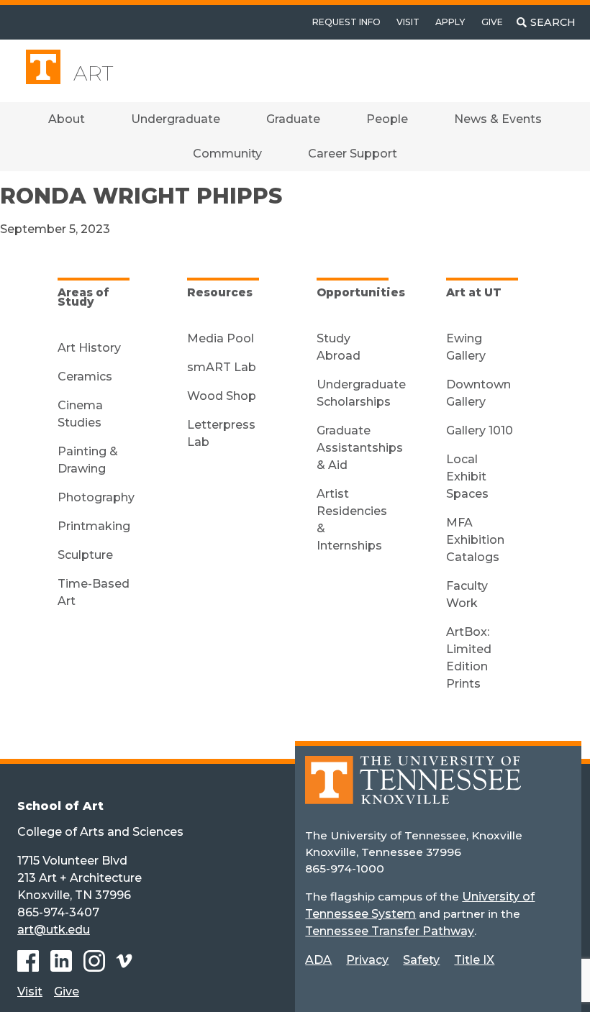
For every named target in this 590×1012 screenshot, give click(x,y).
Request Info (346, 22)
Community (227, 153)
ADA (318, 960)
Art (93, 73)
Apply (450, 22)
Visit (407, 22)
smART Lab (221, 367)
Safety (421, 960)
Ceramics (85, 376)
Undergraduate (175, 119)
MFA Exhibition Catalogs (475, 540)
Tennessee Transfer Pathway (389, 931)
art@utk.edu (53, 929)
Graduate (293, 119)
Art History (89, 348)
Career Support (352, 153)
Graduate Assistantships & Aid (360, 448)
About (66, 119)
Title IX (474, 960)
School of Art (60, 806)
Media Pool (220, 338)
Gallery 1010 (479, 430)
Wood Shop (221, 396)
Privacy (367, 960)
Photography (96, 497)
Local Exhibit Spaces (467, 476)
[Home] (413, 790)
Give (492, 22)
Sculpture (85, 555)
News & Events (498, 119)
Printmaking (94, 526)
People (387, 119)
